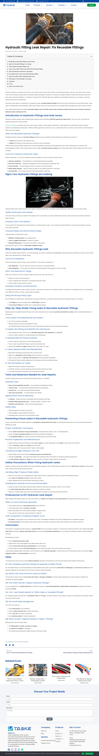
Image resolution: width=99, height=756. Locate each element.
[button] (83, 1)
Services (49, 5)
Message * (9, 708)
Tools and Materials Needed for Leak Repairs (21, 71)
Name (8, 696)
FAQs (10, 83)
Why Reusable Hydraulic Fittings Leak (19, 66)
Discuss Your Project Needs (16, 86)
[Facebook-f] (9, 750)
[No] (96, 753)
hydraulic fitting (22, 51)
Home (27, 5)
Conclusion (12, 81)
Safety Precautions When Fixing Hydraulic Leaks (22, 76)
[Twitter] (12, 750)
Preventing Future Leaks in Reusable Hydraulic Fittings (23, 74)
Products (37, 5)
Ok (83, 753)
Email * (8, 702)
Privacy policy (89, 753)
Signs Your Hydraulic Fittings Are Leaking (20, 64)
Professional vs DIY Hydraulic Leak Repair (20, 79)
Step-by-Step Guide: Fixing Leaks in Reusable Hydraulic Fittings (26, 69)
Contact (74, 5)
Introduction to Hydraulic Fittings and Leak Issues (21, 61)
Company (61, 5)
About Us (11, 733)
